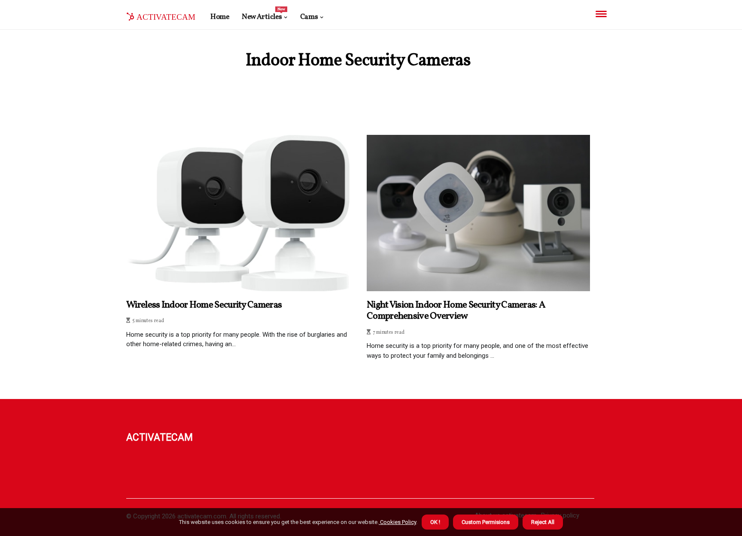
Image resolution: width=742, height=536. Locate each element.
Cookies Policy (397, 522)
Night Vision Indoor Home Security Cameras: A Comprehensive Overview (456, 311)
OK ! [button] (435, 522)
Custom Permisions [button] (486, 522)
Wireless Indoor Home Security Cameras (204, 305)
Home (219, 17)
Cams (309, 17)
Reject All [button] (542, 522)
